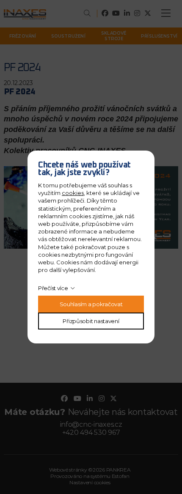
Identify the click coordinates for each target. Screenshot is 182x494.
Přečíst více (53, 288)
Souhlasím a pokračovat (91, 304)
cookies (73, 192)
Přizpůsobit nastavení (91, 321)
